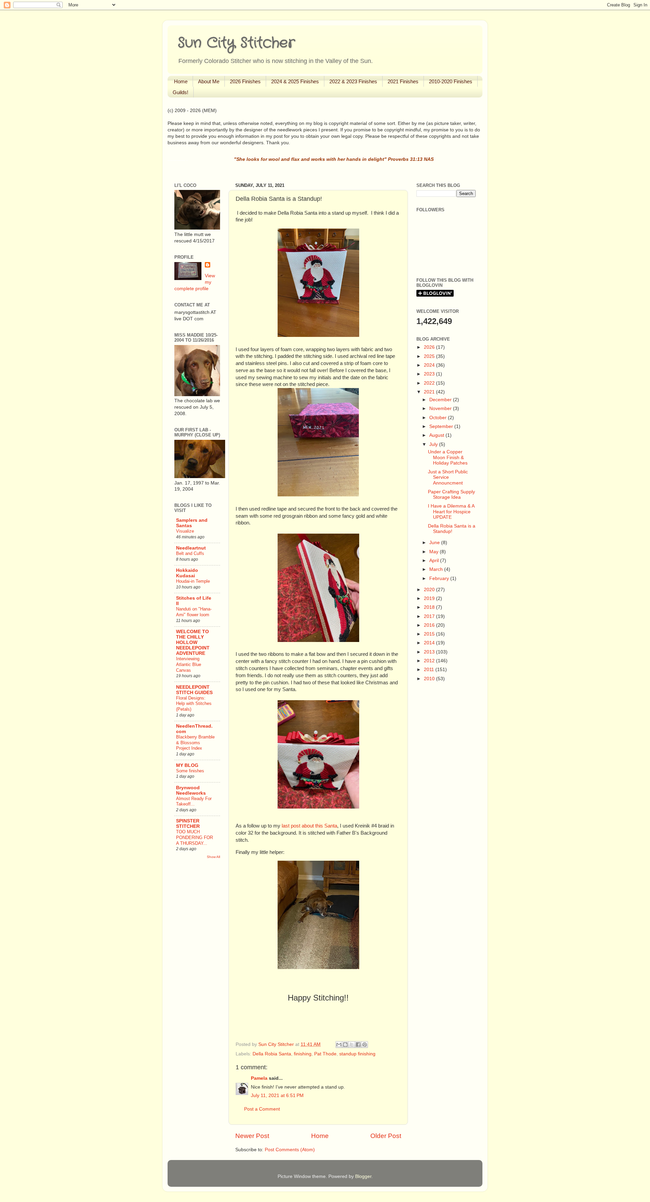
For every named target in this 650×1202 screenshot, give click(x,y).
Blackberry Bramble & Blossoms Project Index (195, 742)
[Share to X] (351, 1044)
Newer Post (252, 1135)
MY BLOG (187, 765)
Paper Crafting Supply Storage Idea (451, 494)
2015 (430, 634)
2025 (430, 356)
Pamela (259, 1078)
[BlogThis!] (345, 1044)
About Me (208, 81)
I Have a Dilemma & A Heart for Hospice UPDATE (451, 511)
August (437, 435)
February (439, 578)
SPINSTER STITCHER (188, 823)
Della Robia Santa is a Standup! (451, 528)
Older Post (385, 1135)
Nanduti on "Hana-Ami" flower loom (194, 611)
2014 (430, 642)
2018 (430, 607)
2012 (430, 660)
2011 (429, 669)
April (434, 560)
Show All (213, 857)
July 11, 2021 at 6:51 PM (277, 1095)
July (434, 444)
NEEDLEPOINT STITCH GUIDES (194, 690)
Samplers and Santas (192, 523)
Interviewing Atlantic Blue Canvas (188, 664)
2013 (430, 651)
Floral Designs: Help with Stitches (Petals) (194, 703)
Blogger (363, 1176)
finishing (302, 1053)
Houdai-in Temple (193, 581)
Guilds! (180, 92)
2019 (430, 598)
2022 (430, 383)
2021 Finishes (403, 81)
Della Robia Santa (272, 1053)
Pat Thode (325, 1053)
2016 (430, 625)
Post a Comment (262, 1109)
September (441, 426)
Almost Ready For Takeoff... (194, 801)
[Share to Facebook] (358, 1044)
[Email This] (338, 1044)
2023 (430, 374)
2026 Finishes (245, 81)
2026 (430, 347)
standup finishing (357, 1053)
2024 (430, 365)
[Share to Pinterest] (364, 1044)
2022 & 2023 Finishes (353, 81)
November (441, 408)
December (441, 399)
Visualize (185, 531)
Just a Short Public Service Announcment (448, 477)
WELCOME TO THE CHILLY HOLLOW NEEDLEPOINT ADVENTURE (193, 642)
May (434, 551)
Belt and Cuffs (190, 553)
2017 (430, 616)
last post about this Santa (309, 826)
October (438, 417)
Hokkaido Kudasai (187, 573)
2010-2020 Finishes (450, 81)
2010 (430, 678)
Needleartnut (191, 548)
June (435, 542)
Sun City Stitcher (236, 43)
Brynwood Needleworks (191, 790)
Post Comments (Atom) (290, 1149)
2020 (430, 589)
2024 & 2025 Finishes (295, 81)
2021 (430, 391)
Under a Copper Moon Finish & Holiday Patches (448, 457)
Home (181, 81)
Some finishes (190, 770)
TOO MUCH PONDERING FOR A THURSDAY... (194, 837)
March (436, 569)
